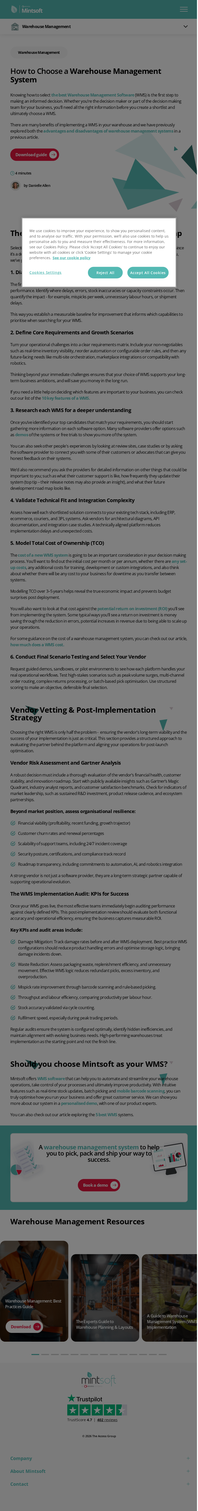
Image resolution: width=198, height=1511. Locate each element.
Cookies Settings (45, 272)
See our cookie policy (71, 257)
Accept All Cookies (148, 272)
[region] (99, 252)
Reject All (105, 272)
